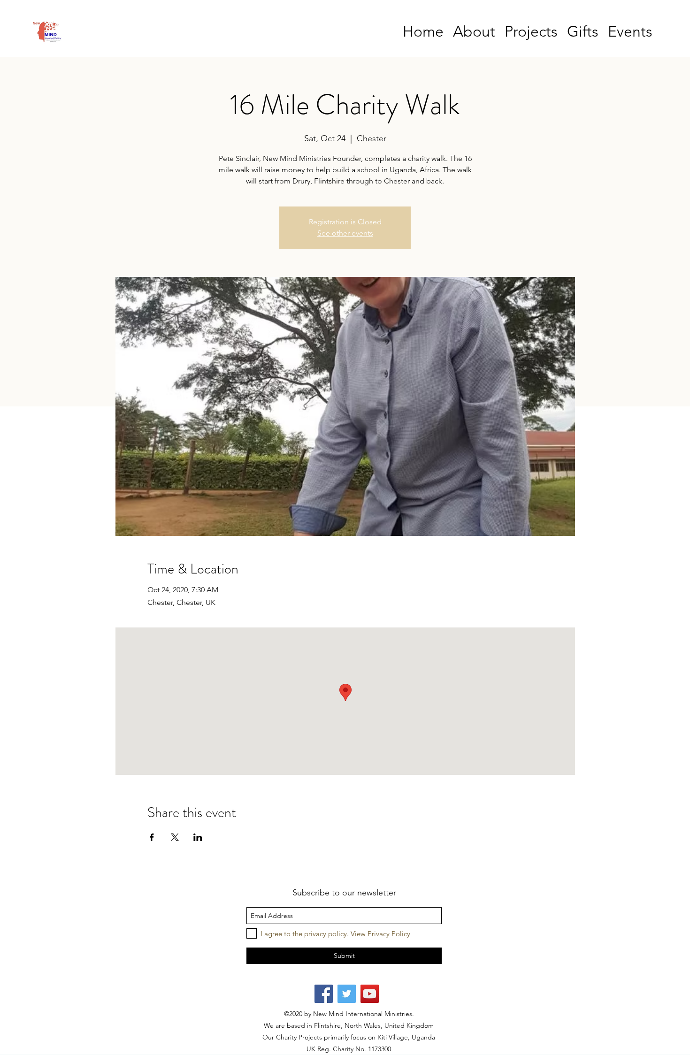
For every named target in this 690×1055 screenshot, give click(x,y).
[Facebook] (323, 994)
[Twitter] (346, 994)
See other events (345, 233)
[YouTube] (369, 994)
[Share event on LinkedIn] (197, 837)
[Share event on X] (174, 837)
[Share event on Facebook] (151, 837)
